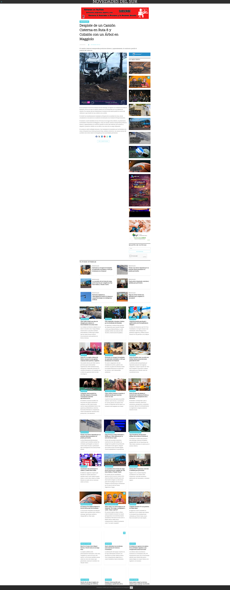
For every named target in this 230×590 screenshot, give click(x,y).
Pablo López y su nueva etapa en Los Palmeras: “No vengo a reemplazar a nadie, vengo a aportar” (115, 508)
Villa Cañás (85, 319)
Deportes (108, 319)
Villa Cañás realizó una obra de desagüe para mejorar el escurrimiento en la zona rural (89, 323)
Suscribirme (139, 251)
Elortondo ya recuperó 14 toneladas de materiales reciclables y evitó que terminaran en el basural (102, 269)
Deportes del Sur (135, 432)
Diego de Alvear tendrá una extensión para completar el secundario (136, 296)
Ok (131, 587)
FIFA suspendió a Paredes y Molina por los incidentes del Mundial (114, 322)
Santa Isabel (134, 579)
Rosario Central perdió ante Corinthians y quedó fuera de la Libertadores (114, 583)
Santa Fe (83, 355)
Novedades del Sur (95, 45)
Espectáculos (109, 432)
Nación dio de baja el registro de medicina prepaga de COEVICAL (89, 583)
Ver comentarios (103, 141)
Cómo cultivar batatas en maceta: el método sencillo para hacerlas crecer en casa (115, 395)
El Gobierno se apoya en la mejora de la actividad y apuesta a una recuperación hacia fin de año (138, 547)
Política (132, 543)
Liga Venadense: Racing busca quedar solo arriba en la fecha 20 (138, 435)
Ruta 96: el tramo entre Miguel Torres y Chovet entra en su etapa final (89, 547)
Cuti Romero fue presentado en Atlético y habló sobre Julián (89, 469)
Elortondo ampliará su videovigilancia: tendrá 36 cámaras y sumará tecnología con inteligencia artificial (102, 297)
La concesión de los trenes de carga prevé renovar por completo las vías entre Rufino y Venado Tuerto (102, 283)
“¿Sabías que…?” (110, 391)
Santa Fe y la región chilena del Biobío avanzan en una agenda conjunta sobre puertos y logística (89, 359)
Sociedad (84, 391)
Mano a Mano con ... (111, 504)
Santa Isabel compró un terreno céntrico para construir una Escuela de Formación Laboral (139, 583)
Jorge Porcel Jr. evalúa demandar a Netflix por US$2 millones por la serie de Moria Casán (114, 436)
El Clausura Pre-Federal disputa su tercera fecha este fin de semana (90, 507)
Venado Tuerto (86, 543)
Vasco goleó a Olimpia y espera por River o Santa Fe (136, 98)
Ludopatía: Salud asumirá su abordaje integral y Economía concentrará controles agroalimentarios (88, 396)
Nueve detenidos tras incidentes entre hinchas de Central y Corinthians (114, 547)
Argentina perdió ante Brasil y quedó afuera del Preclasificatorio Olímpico (138, 323)
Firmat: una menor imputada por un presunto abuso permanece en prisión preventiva (139, 269)
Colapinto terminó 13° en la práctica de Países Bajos (139, 507)
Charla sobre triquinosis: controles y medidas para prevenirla (139, 282)
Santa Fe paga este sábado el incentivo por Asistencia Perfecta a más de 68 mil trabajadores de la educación (139, 396)
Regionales (84, 21)
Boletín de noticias (137, 245)
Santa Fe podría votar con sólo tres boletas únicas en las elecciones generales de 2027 (139, 359)
